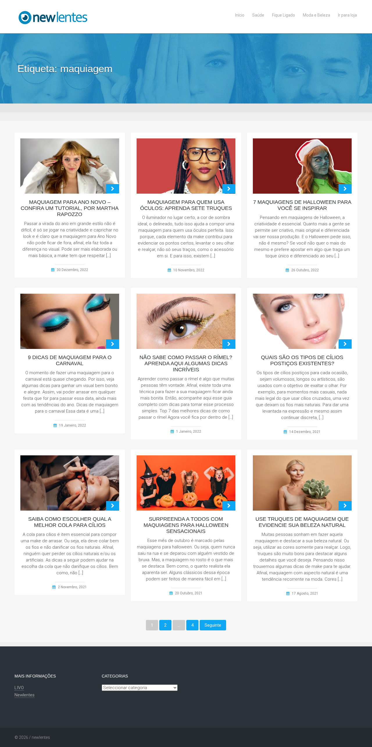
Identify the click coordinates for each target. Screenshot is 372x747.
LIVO (19, 687)
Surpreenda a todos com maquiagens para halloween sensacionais (186, 525)
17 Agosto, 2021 (305, 593)
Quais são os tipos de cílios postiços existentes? (302, 360)
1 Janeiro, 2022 (188, 431)
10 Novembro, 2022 (188, 270)
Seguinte (213, 625)
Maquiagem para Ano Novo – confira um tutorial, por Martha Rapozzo (70, 208)
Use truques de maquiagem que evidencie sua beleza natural (302, 522)
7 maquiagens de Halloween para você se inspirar (302, 205)
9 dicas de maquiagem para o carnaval (70, 360)
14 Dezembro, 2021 (305, 432)
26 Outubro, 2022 (305, 270)
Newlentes (25, 695)
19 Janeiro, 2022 (72, 425)
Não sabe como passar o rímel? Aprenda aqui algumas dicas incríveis (186, 363)
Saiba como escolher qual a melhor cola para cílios (69, 522)
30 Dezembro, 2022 (72, 270)
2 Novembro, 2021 (72, 587)
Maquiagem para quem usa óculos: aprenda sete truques (186, 205)
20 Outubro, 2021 (189, 593)
